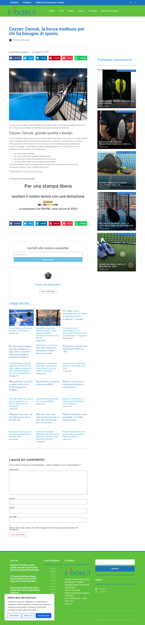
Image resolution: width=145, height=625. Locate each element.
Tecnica (81, 11)
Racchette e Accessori (109, 11)
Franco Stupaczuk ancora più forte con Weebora (20, 329)
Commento (14, 469)
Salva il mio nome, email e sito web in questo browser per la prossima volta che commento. (43, 528)
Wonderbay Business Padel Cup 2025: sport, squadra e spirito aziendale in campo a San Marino (47, 333)
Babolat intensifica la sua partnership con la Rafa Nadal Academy (74, 434)
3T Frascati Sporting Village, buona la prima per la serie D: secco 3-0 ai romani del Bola (23, 578)
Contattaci (27, 2)
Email (12, 507)
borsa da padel (29, 179)
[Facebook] (131, 2)
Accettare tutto (43, 615)
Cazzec (19, 179)
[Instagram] (135, 2)
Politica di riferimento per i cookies (50, 2)
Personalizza (14, 615)
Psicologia (92, 11)
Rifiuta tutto (28, 615)
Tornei (61, 11)
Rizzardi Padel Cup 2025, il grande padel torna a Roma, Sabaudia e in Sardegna (21, 402)
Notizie (51, 11)
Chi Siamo (14, 2)
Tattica (71, 11)
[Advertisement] (116, 41)
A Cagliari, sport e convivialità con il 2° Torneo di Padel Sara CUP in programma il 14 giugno (74, 332)
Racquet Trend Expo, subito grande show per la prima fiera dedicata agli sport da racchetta (47, 435)
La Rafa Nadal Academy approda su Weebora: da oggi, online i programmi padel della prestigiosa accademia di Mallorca (20, 368)
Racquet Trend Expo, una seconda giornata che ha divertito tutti (20, 434)
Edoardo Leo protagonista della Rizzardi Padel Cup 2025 (74, 365)
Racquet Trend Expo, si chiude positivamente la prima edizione (74, 401)
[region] (29, 607)
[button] (15, 58)
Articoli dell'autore (48, 291)
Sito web (13, 517)
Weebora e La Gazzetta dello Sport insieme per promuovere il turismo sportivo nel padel (46, 367)
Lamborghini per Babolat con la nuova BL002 (47, 400)
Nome (12, 498)
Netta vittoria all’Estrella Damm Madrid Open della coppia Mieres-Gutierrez (25, 590)
